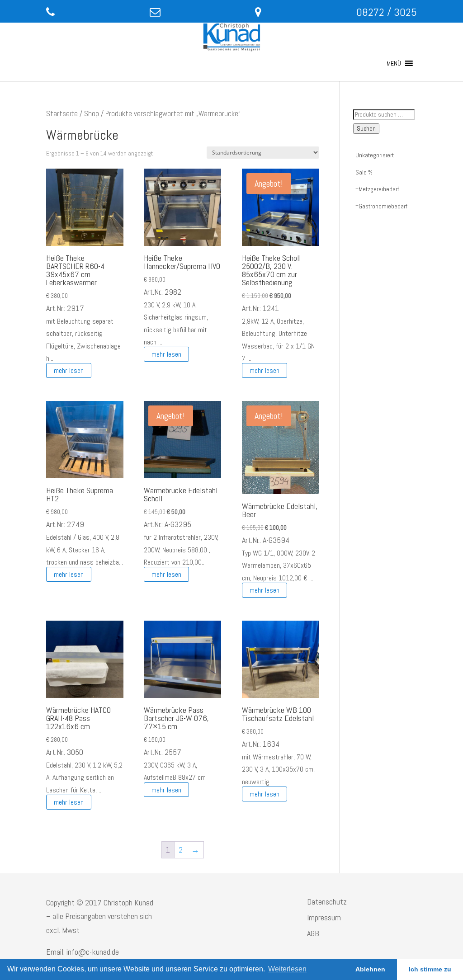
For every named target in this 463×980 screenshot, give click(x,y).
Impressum (324, 917)
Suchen (366, 128)
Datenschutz (327, 901)
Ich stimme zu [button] (430, 969)
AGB (313, 933)
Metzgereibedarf (379, 189)
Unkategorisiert (374, 155)
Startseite (62, 113)
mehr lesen (69, 370)
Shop (91, 113)
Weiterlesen (287, 969)
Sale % (364, 172)
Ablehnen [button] (370, 969)
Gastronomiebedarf (383, 206)
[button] (394, 63)
